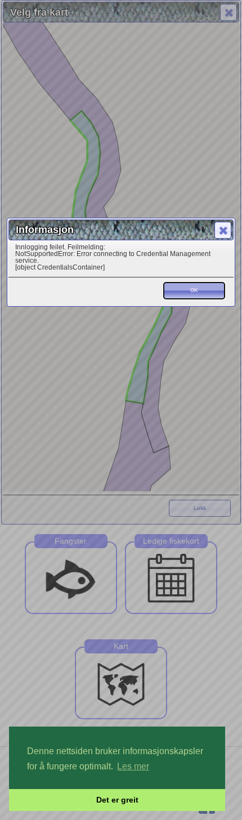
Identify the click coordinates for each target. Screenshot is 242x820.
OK (194, 290)
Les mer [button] (133, 766)
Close (222, 230)
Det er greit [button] (117, 799)
